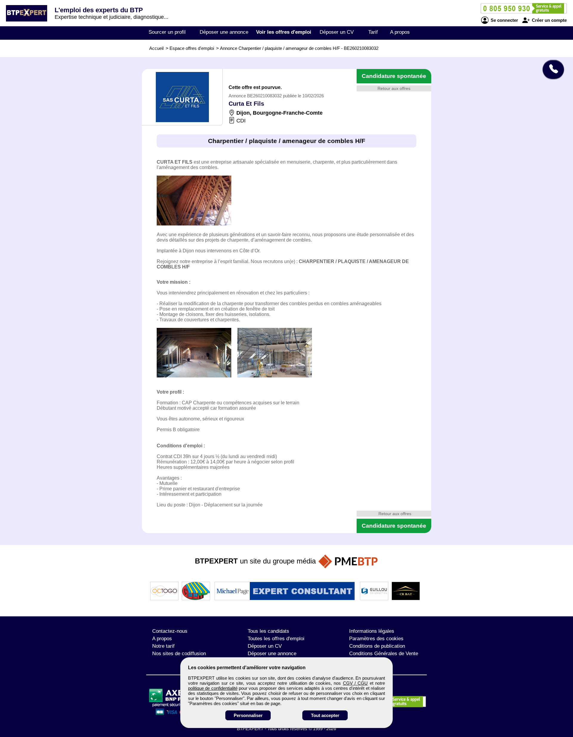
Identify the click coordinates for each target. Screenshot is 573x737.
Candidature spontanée (394, 76)
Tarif (373, 32)
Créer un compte (549, 20)
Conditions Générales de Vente (383, 653)
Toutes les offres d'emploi (276, 638)
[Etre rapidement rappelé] (551, 69)
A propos (400, 32)
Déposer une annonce (224, 32)
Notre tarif (163, 646)
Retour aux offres (394, 88)
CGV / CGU (355, 683)
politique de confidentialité (213, 688)
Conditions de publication (377, 646)
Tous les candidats (268, 631)
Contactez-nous (169, 631)
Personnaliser (248, 715)
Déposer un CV (337, 32)
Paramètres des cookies (376, 638)
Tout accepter (325, 715)
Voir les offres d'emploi (283, 32)
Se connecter (503, 20)
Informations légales (371, 631)
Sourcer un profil (167, 32)
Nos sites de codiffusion (179, 653)
